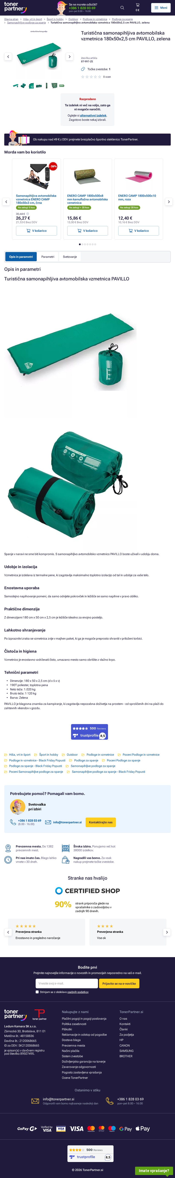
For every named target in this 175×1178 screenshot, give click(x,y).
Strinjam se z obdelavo (64, 992)
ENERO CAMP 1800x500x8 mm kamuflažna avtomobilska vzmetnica (87, 199)
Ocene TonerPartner (75, 1077)
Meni (163, 7)
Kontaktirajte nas (100, 822)
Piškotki (67, 1029)
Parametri (47, 256)
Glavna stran (11, 19)
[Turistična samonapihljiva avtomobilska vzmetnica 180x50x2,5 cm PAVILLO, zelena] (38, 78)
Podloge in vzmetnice (95, 19)
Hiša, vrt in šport (32, 19)
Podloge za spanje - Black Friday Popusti (35, 766)
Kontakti (125, 1024)
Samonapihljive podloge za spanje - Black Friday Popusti (108, 771)
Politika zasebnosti (74, 1024)
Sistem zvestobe (72, 1056)
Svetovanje (70, 256)
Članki (124, 1029)
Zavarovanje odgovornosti (79, 1067)
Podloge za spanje (122, 19)
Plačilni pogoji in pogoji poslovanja (84, 1018)
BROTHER (126, 1056)
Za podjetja (127, 1034)
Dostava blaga (71, 1040)
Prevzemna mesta (73, 1045)
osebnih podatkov (78, 992)
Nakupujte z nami (75, 1012)
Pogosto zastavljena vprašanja (82, 1072)
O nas (123, 1018)
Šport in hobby (55, 19)
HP (121, 1040)
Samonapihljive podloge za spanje (26, 22)
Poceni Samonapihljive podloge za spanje (36, 771)
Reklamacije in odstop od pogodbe (84, 1034)
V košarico (39, 230)
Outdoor (73, 19)
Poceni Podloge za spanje (123, 760)
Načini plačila (70, 1051)
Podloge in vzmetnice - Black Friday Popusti (37, 760)
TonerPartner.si (131, 1012)
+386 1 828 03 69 (82, 8)
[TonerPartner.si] (15, 7)
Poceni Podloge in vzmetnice (141, 754)
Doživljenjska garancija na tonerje (83, 1061)
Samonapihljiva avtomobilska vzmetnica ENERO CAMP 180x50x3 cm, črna (36, 199)
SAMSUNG (126, 1051)
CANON (125, 1045)
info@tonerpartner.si (67, 822)
